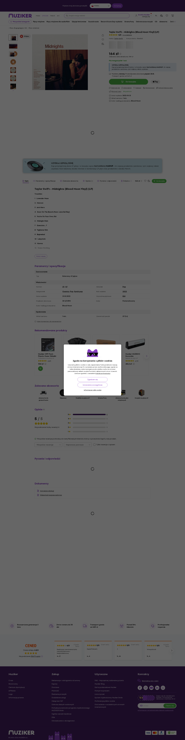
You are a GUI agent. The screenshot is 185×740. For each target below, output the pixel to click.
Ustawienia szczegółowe (92, 385)
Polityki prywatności (102, 373)
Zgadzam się (92, 379)
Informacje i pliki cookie (92, 390)
